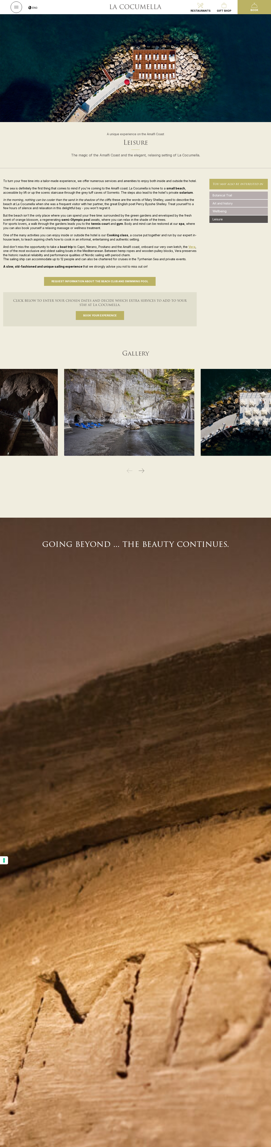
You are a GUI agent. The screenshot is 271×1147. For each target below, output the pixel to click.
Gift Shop (224, 10)
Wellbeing (220, 211)
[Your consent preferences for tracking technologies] (4, 860)
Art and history (223, 203)
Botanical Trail (222, 195)
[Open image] (29, 412)
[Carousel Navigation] (135, 470)
